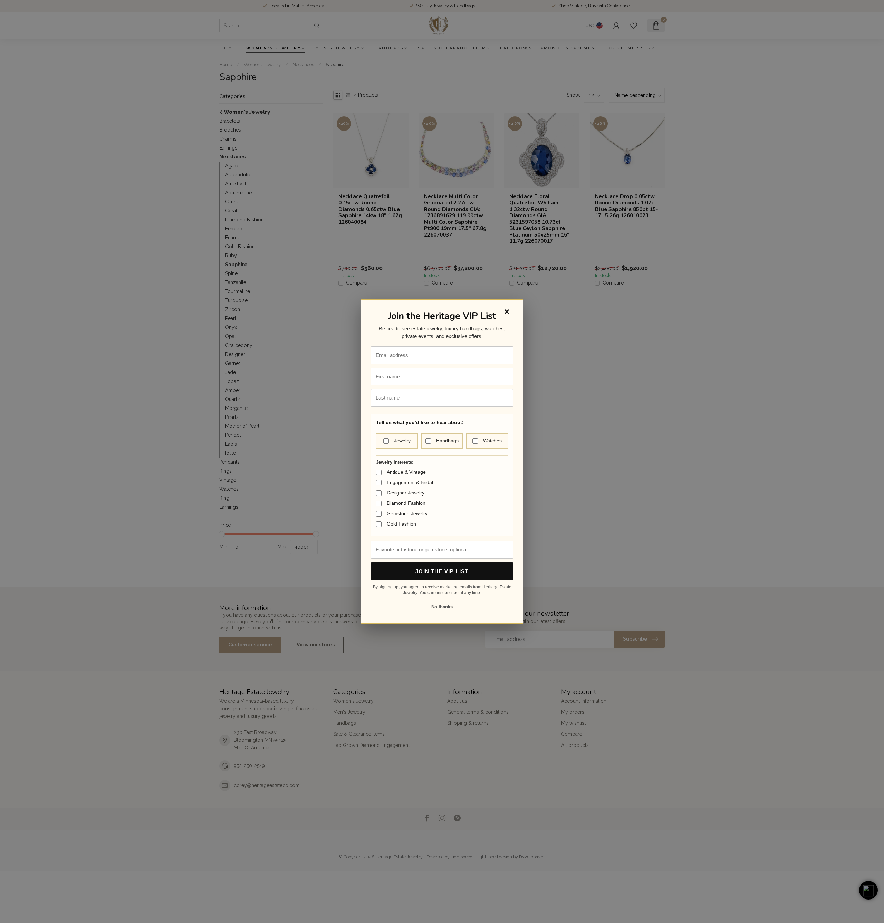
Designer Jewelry (405, 493)
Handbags (447, 440)
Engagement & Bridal (410, 482)
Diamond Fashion (406, 503)
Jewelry (402, 440)
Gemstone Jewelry (407, 513)
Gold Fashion (401, 524)
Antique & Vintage (406, 472)
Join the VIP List (441, 571)
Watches (492, 440)
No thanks (442, 606)
